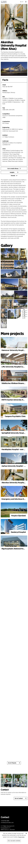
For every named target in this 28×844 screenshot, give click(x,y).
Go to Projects (12, 763)
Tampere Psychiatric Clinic (15, 416)
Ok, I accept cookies (14, 840)
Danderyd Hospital (18, 532)
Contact (5, 789)
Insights (12, 172)
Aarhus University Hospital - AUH (15, 466)
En (21, 2)
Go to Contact (19, 798)
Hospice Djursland (18, 515)
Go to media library (12, 168)
